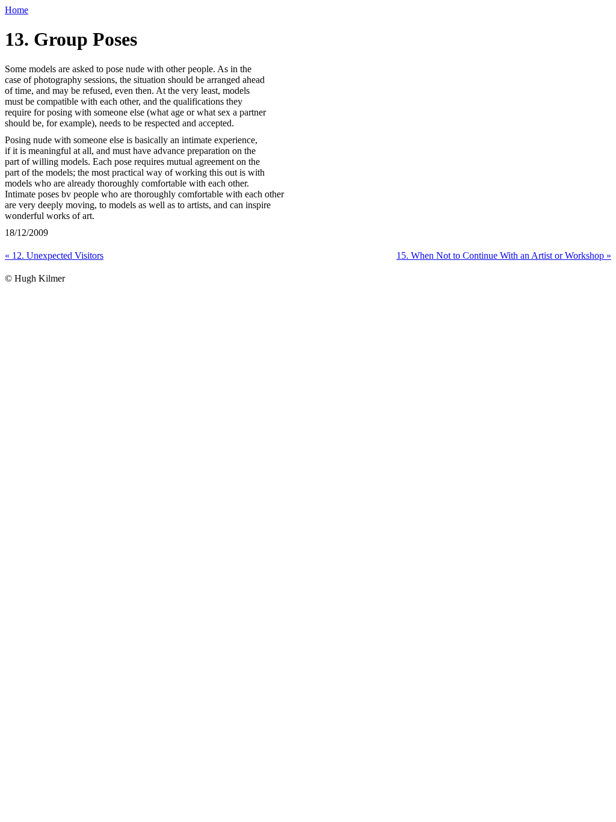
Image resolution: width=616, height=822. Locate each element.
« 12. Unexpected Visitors (54, 255)
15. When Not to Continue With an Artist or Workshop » (503, 255)
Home (16, 10)
